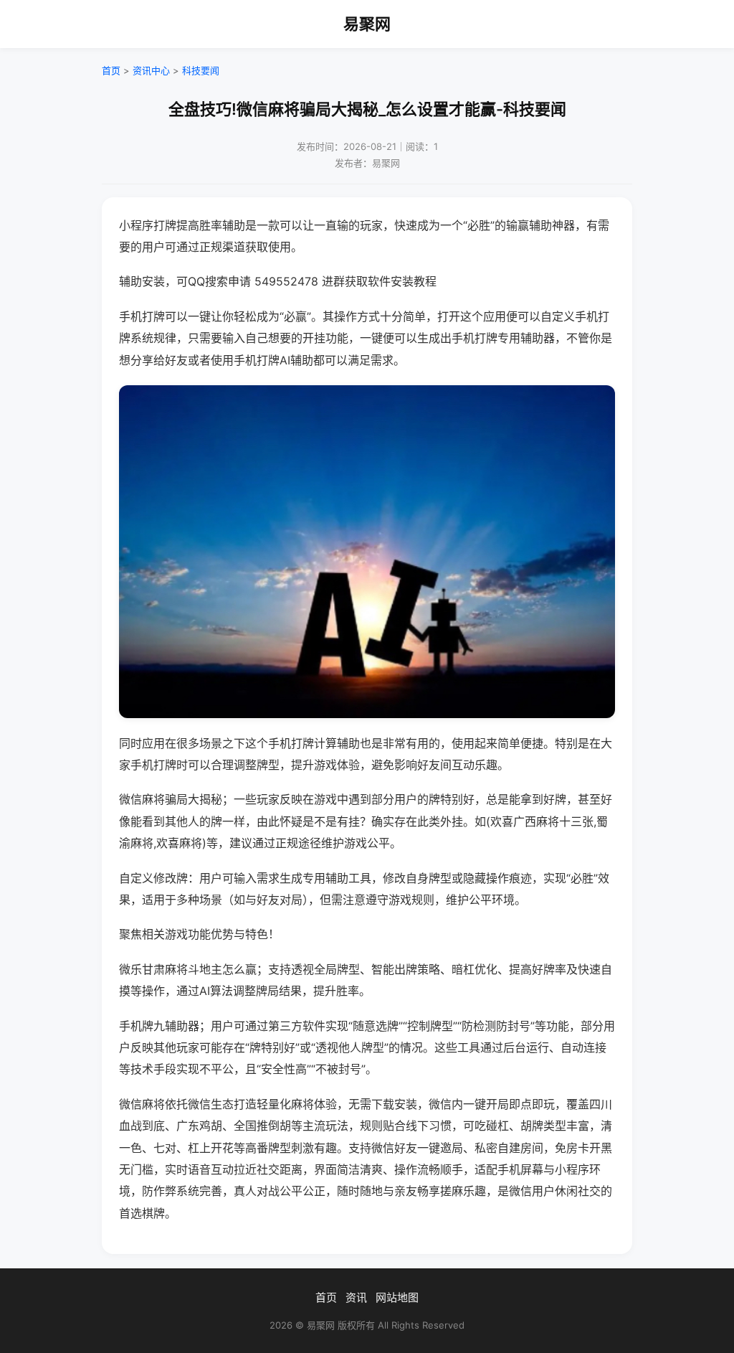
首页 (111, 70)
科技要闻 (200, 70)
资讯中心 (151, 70)
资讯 (356, 1297)
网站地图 (397, 1297)
